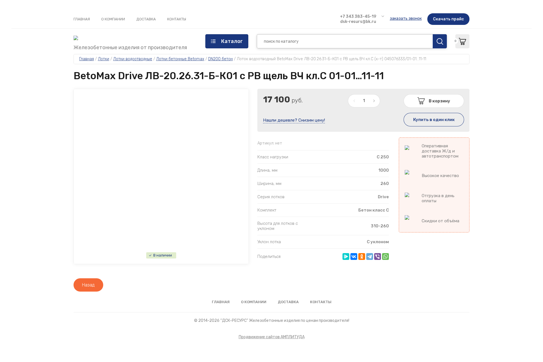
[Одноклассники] (361, 256)
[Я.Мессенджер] (345, 256)
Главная (82, 19)
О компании (113, 19)
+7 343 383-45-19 (358, 16)
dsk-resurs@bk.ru (358, 21)
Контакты (176, 19)
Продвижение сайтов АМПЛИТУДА (272, 337)
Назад (88, 285)
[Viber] (377, 256)
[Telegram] (369, 256)
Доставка (146, 19)
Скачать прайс (448, 19)
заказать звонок (406, 18)
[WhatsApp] (385, 256)
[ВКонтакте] (353, 256)
